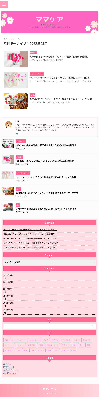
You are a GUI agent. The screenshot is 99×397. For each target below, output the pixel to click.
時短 (89, 81)
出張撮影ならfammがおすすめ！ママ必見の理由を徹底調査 (59, 56)
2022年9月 (8, 275)
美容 (56, 350)
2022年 (13, 39)
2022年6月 (8, 296)
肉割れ (64, 350)
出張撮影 (50, 60)
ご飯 (48, 102)
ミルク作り (76, 81)
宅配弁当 (65, 345)
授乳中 (17, 350)
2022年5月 (8, 303)
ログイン (7, 364)
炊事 (63, 102)
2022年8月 (8, 282)
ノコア (45, 340)
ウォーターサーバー (55, 81)
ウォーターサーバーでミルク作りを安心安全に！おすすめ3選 (60, 78)
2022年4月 (8, 310)
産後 (68, 102)
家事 (53, 102)
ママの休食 (66, 340)
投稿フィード (9, 367)
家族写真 (59, 60)
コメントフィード (10, 370)
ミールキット (9, 345)
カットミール (34, 340)
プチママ (55, 340)
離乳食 (73, 350)
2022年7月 (8, 289)
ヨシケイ (21, 345)
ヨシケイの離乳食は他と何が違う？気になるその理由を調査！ (46, 145)
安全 (84, 81)
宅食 (74, 345)
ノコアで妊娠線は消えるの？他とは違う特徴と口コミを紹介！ (46, 209)
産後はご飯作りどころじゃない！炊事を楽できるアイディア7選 (61, 99)
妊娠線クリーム (52, 345)
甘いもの (41, 350)
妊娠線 (41, 345)
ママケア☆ (50, 389)
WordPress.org (9, 373)
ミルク (68, 81)
